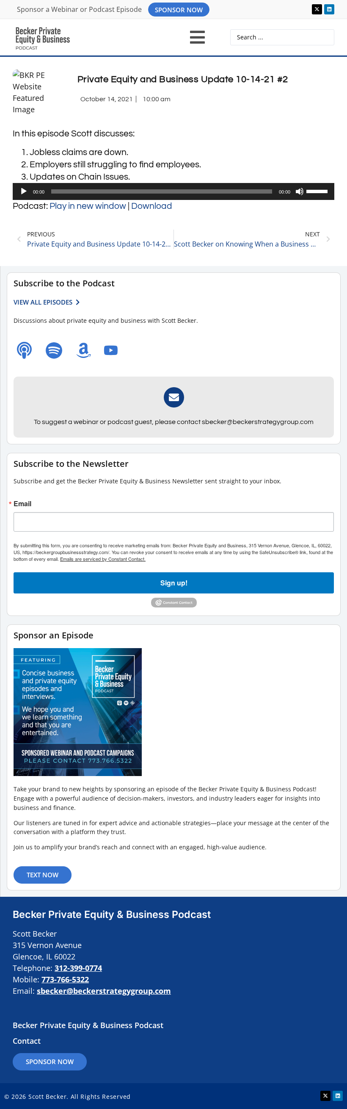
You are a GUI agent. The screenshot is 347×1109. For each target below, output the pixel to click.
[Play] (23, 191)
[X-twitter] (317, 9)
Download (151, 206)
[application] (173, 191)
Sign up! (173, 583)
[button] (197, 37)
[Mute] (299, 191)
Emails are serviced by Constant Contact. (103, 558)
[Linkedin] (329, 9)
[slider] (318, 190)
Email (22, 503)
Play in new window (88, 206)
